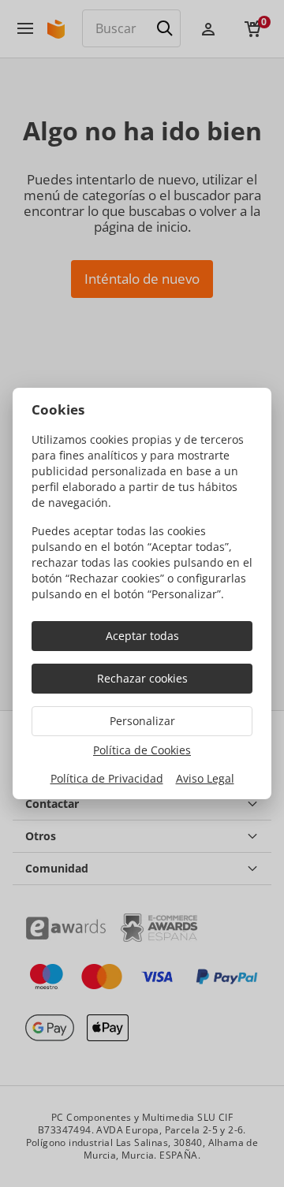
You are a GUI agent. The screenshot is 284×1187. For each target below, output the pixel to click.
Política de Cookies (142, 749)
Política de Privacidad (106, 778)
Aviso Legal (205, 778)
